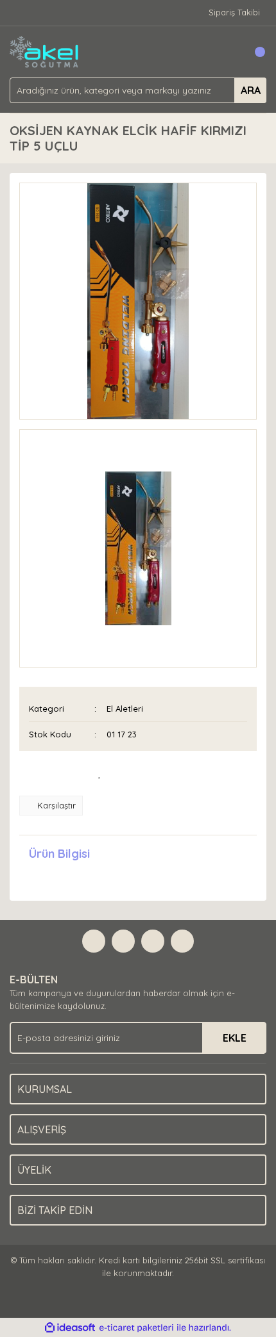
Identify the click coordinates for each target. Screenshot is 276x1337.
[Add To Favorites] (99, 773)
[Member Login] (228, 52)
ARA (251, 90)
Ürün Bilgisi (59, 853)
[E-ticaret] (136, 1328)
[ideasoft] (70, 1328)
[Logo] (45, 50)
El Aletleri (125, 708)
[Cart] (253, 52)
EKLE (234, 1037)
